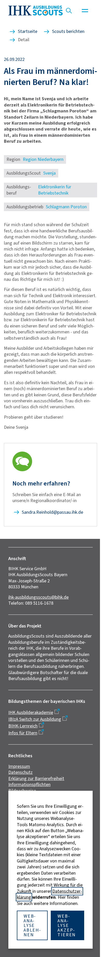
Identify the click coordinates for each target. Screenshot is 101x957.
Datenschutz (20, 772)
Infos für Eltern (22, 733)
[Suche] (69, 10)
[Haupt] (85, 10)
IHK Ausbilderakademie (30, 712)
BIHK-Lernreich (23, 726)
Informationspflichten (29, 784)
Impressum (19, 766)
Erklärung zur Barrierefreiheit (36, 778)
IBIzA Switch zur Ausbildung (34, 719)
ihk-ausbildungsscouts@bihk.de (38, 597)
